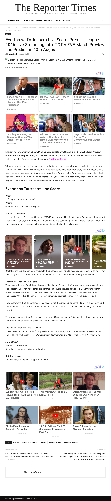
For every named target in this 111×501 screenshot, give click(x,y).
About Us (66, 21)
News (58, 21)
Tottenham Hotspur (70, 442)
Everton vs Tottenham (29, 442)
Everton (16, 442)
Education (48, 21)
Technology (29, 21)
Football (43, 442)
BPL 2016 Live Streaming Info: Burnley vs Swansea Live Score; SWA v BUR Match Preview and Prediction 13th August (29, 456)
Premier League (55, 442)
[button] (102, 21)
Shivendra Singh (11, 54)
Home (7, 28)
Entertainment (13, 21)
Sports (39, 21)
